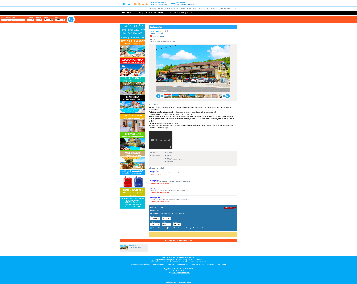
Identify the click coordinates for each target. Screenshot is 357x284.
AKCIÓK (189, 12)
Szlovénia (148, 12)
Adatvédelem (170, 264)
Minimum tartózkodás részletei (160, 175)
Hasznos (182, 8)
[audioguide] (132, 187)
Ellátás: (175, 222)
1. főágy (152, 222)
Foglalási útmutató (171, 8)
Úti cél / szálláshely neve (8, 17)
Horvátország (126, 12)
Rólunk (160, 8)
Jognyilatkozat (221, 264)
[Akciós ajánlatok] (132, 57)
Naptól (46, 17)
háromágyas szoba (155, 189)
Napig (56, 17)
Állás (234, 8)
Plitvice (152, 33)
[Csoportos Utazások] (132, 76)
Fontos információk (158, 264)
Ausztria (138, 12)
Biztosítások (191, 8)
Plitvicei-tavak (159, 33)
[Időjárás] (132, 196)
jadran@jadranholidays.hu (187, 4)
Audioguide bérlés (225, 8)
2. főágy (164, 222)
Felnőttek (30, 17)
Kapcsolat (213, 8)
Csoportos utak (203, 8)
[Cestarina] (132, 208)
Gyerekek (38, 17)
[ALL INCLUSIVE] (132, 94)
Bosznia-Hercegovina (163, 12)
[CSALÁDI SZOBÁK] (132, 131)
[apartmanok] (132, 150)
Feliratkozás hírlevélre (197, 264)
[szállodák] (132, 113)
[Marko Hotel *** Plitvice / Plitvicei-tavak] (132, 250)
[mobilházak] (132, 169)
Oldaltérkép (210, 264)
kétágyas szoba (154, 171)
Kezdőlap (153, 8)
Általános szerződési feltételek (140, 264)
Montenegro (179, 12)
